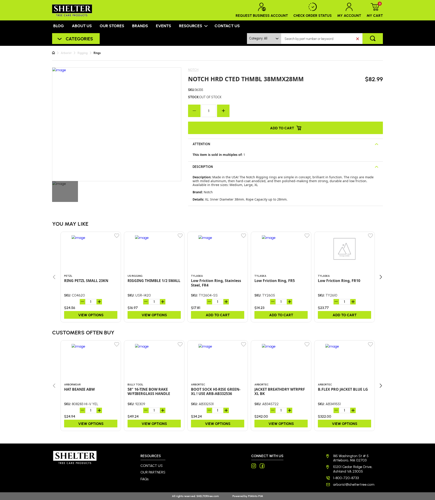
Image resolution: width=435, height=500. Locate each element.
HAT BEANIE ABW (79, 389)
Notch (193, 70)
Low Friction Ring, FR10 (339, 281)
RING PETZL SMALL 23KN (86, 281)
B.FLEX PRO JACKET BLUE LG (343, 389)
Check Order (312, 15)
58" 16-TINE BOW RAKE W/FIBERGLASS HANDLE (149, 391)
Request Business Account (262, 15)
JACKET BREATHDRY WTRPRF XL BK (279, 391)
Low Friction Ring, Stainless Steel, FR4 (216, 283)
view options (91, 314)
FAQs (144, 479)
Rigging (82, 53)
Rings (97, 53)
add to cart (218, 314)
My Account (349, 15)
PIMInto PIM (255, 496)
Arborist (66, 53)
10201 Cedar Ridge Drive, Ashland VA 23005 (352, 469)
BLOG (58, 25)
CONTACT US (227, 25)
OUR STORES (112, 25)
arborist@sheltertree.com (353, 484)
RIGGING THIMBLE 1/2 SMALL (154, 281)
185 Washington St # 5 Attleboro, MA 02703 (351, 458)
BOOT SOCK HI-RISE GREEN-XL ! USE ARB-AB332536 (215, 391)
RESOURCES (190, 25)
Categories (79, 39)
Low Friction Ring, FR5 (274, 281)
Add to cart (282, 127)
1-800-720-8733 (346, 478)
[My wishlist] (117, 235)
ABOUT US (82, 25)
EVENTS (163, 25)
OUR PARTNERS (152, 472)
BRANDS (140, 25)
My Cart (375, 10)
